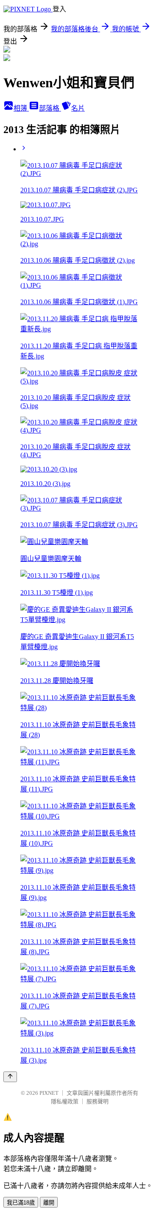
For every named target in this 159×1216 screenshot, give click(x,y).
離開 (48, 1202)
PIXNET (49, 1093)
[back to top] (10, 1077)
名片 (78, 108)
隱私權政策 (64, 1101)
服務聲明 (97, 1101)
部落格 (50, 108)
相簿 (21, 108)
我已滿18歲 (21, 1202)
